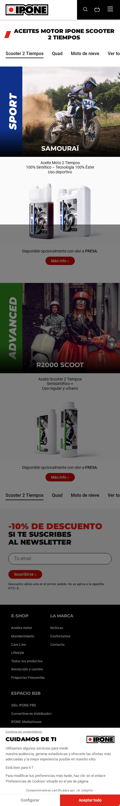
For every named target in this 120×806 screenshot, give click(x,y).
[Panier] (97, 10)
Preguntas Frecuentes (28, 678)
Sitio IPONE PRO (23, 705)
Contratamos (60, 636)
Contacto (57, 645)
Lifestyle (17, 653)
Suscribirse (24, 574)
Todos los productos (26, 661)
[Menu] (110, 9)
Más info (58, 261)
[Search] (85, 9)
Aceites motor (21, 628)
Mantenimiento (22, 636)
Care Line (18, 645)
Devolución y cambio (27, 669)
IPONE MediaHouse (26, 722)
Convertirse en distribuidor (31, 714)
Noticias (56, 628)
